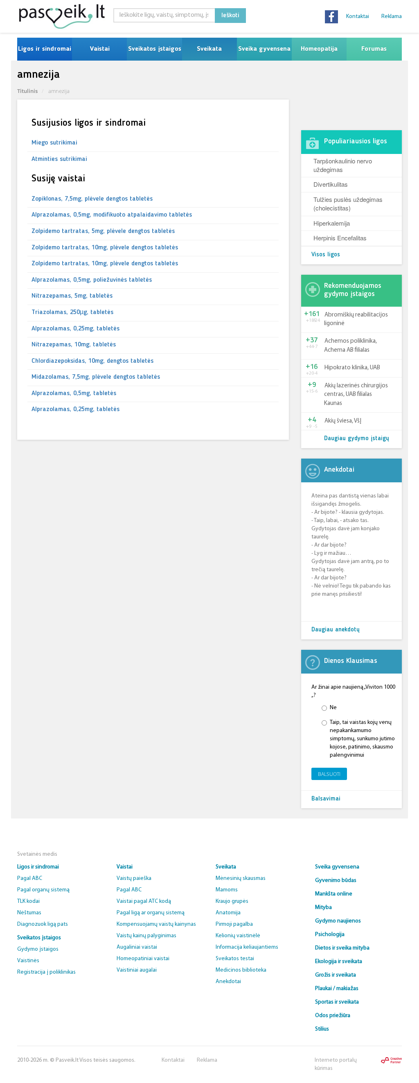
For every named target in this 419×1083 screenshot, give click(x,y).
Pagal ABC (29, 878)
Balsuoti (329, 774)
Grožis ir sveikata (335, 975)
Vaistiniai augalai (137, 970)
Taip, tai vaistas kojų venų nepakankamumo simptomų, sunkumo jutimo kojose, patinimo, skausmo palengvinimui (362, 738)
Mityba (323, 907)
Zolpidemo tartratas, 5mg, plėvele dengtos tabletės (103, 231)
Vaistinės (28, 961)
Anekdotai (228, 982)
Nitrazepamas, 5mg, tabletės (72, 296)
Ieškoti (230, 15)
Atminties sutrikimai (59, 159)
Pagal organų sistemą (43, 890)
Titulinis (27, 91)
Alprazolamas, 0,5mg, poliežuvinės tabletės (92, 280)
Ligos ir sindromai (44, 49)
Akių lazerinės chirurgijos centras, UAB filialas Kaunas (356, 395)
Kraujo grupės (232, 901)
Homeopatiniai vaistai (143, 959)
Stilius (322, 1029)
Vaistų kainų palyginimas (146, 936)
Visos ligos (325, 255)
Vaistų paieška (134, 878)
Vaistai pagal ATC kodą (144, 901)
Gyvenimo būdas (335, 880)
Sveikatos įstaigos (154, 49)
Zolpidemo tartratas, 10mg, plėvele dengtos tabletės (105, 247)
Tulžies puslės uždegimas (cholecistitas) (348, 203)
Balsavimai (325, 799)
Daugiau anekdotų (335, 630)
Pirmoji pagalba (234, 924)
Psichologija (330, 935)
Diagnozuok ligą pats (42, 924)
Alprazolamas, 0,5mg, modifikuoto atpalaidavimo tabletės (112, 215)
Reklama (391, 17)
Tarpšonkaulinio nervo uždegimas (342, 165)
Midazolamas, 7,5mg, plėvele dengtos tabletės (96, 377)
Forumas (374, 49)
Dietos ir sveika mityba (342, 948)
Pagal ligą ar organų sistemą (151, 913)
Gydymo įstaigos (38, 949)
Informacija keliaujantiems (247, 947)
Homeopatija (319, 49)
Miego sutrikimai (54, 143)
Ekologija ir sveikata (338, 962)
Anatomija (228, 913)
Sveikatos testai (235, 959)
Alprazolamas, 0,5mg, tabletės (74, 393)
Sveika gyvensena (264, 49)
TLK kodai (28, 901)
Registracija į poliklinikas (46, 972)
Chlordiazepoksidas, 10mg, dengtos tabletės (92, 361)
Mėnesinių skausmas (241, 878)
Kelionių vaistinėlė (238, 936)
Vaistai (100, 49)
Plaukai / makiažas (336, 989)
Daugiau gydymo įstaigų (356, 439)
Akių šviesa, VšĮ (342, 421)
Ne (333, 708)
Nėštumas (29, 913)
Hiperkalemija (331, 223)
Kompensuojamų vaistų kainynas (156, 924)
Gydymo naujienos (338, 921)
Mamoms (227, 890)
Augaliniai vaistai (137, 947)
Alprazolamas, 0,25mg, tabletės (75, 329)
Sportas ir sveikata (337, 1002)
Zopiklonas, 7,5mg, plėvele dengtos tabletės (92, 199)
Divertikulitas (330, 184)
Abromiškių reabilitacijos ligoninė (356, 319)
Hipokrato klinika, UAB (352, 368)
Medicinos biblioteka (241, 970)
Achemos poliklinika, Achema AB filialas (350, 345)
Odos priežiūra (332, 1016)
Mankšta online (333, 894)
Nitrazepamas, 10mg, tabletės (74, 344)
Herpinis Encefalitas (340, 237)
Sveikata (209, 49)
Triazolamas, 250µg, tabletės (72, 312)
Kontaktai (357, 17)
